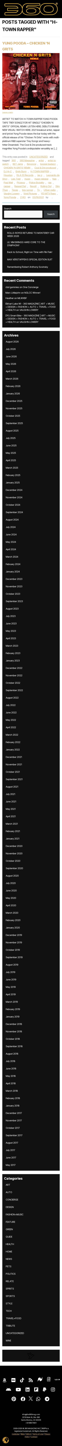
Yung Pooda (10, 197)
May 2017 (11, 1165)
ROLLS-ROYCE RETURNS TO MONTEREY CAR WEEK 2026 (30, 235)
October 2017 (13, 1127)
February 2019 (13, 1009)
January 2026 (13, 393)
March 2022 (12, 734)
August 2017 (12, 1142)
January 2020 (13, 927)
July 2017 (10, 1150)
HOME (9, 1251)
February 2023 (13, 653)
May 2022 (11, 720)
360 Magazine (27, 160)
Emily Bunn (21, 171)
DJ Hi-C (8, 171)
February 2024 (13, 564)
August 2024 (12, 519)
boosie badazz (48, 164)
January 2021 (12, 838)
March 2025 (12, 467)
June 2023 (11, 623)
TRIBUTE (10, 1325)
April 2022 (11, 727)
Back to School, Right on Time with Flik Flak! (29, 252)
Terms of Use (38, 1434)
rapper (7, 186)
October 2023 (13, 593)
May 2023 (11, 630)
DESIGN (10, 1207)
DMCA (28, 1434)
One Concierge (30, 287)
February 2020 (13, 920)
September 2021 (14, 779)
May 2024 (11, 541)
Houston (8, 175)
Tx (38, 190)
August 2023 (12, 608)
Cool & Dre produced (45, 167)
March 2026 (12, 378)
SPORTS (10, 1296)
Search (7, 208)
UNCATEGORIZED (38, 156)
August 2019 (12, 964)
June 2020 (11, 890)
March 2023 (12, 645)
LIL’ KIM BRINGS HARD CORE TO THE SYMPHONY (26, 244)
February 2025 (13, 475)
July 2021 (10, 794)
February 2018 (13, 1098)
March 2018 (12, 1090)
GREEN (9, 1229)
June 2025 (11, 445)
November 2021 (14, 764)
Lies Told (15, 178)
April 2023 (11, 638)
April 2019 (11, 994)
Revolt (33, 186)
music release (41, 178)
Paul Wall (8, 182)
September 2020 (14, 868)
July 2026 (11, 349)
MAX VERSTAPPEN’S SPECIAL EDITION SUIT (29, 259)
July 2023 (11, 616)
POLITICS (11, 1273)
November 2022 (14, 675)
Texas (15, 190)
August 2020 (12, 875)
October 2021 (13, 771)
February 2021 (13, 831)
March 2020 (12, 912)
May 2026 (11, 363)
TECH (9, 1310)
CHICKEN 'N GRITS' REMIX (17, 167)
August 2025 (12, 430)
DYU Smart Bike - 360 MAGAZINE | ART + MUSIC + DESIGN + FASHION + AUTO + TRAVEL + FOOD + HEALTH (30, 318)
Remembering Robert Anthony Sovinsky (27, 266)
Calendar (15, 1434)
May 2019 (11, 987)
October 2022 (13, 682)
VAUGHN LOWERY (29, 310)
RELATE (10, 1281)
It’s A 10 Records (25, 175)
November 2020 (14, 853)
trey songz (27, 190)
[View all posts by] (50, 197)
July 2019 (10, 972)
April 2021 (11, 816)
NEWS (9, 1259)
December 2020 (14, 846)
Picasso (21, 182)
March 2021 (12, 823)
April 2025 (11, 460)
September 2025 (14, 423)
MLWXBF (22, 298)
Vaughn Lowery (11, 193)
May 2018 (11, 1076)
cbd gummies (12, 287)
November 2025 (14, 408)
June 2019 (11, 979)
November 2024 (14, 497)
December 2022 (14, 668)
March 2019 (12, 1001)
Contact (34, 1437)
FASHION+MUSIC (14, 1214)
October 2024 (13, 504)
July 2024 (11, 527)
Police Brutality (36, 182)
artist (41, 160)
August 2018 (12, 1053)
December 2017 (14, 1113)
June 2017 (11, 1157)
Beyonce (31, 164)
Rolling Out (46, 186)
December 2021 (14, 757)
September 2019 (14, 957)
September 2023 (14, 601)
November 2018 (14, 1031)
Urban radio (50, 190)
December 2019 (14, 935)
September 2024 (14, 512)
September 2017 (14, 1135)
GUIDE (9, 1236)
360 (14, 160)
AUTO (9, 1192)
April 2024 (11, 549)
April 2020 (11, 905)
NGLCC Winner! (32, 292)
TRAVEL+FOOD (13, 1318)
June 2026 (11, 356)
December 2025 (14, 401)
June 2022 (11, 712)
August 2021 (12, 786)
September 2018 (14, 1046)
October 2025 (13, 415)
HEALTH (10, 1244)
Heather (9, 298)
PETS (8, 1266)
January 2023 (13, 660)
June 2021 (11, 801)
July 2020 (11, 883)
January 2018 (12, 1105)
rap (49, 182)
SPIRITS (10, 1288)
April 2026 (11, 371)
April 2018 (11, 1083)
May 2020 (11, 898)
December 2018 (14, 1024)
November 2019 (14, 942)
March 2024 (12, 556)
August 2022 (12, 697)
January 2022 (13, 749)
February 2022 (13, 742)
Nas (54, 178)
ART (8, 1184)
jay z (39, 175)
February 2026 (13, 386)
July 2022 (11, 705)
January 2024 (13, 571)
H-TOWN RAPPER (40, 171)
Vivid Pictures (30, 193)
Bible (23, 1434)
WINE (8, 1340)
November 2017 (14, 1120)
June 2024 (11, 534)
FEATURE (10, 1221)
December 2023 (14, 579)
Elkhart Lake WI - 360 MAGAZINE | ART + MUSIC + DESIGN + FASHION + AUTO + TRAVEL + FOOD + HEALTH (30, 307)
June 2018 (11, 1068)
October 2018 (13, 1038)
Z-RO (23, 197)
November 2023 (14, 586)
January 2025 (13, 482)
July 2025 (11, 438)
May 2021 (11, 809)
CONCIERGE (12, 1199)
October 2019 (13, 949)
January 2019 (12, 1016)
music (27, 178)
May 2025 (11, 452)
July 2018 (10, 1061)
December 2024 (14, 490)
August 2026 (12, 341)
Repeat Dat (20, 186)
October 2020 (13, 860)
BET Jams (18, 164)
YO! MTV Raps (48, 193)
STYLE (9, 1303)
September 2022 (14, 690)
